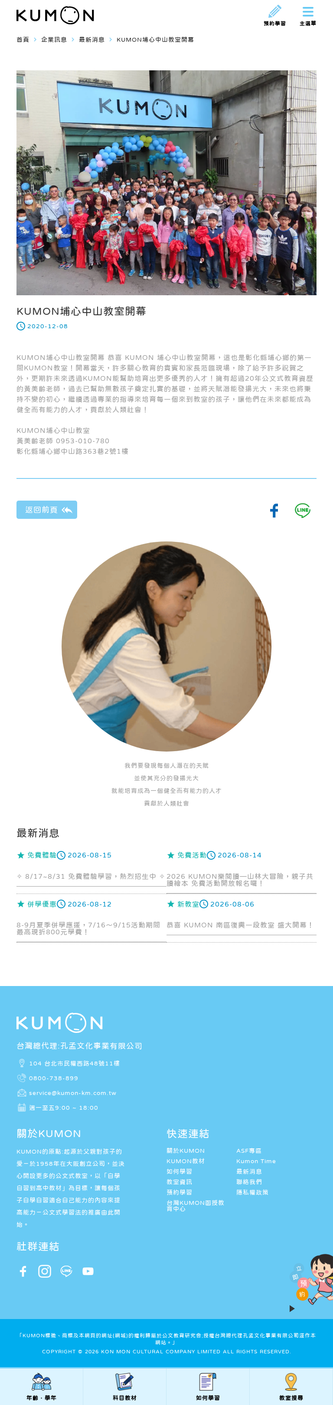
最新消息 (249, 1171)
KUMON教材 (185, 1161)
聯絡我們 (249, 1182)
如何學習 (179, 1171)
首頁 (22, 39)
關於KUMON (185, 1151)
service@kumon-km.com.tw (73, 1092)
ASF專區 (249, 1151)
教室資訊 (179, 1182)
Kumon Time (256, 1161)
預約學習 (179, 1192)
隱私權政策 (252, 1192)
